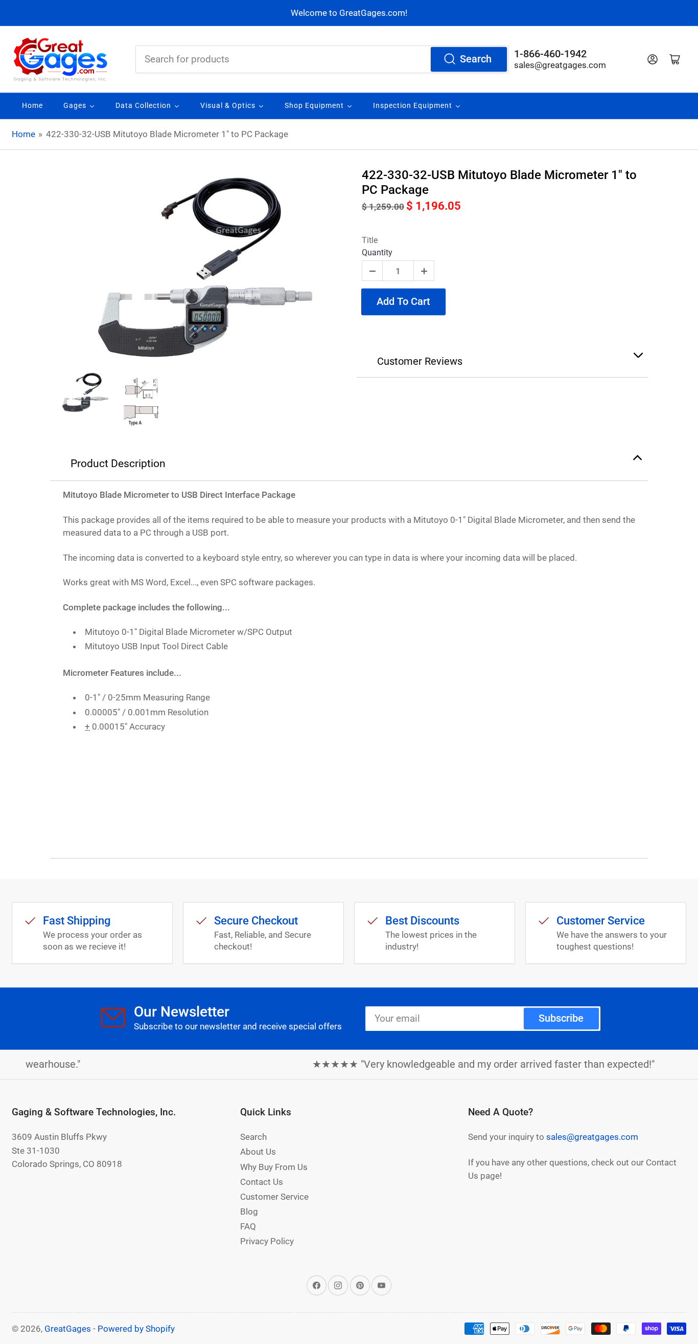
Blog (249, 1211)
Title (370, 240)
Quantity (377, 252)
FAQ (248, 1226)
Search (476, 59)
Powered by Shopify (136, 1329)
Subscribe (561, 1018)
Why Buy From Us (274, 1167)
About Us (258, 1152)
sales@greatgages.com (560, 65)
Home (23, 134)
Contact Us (261, 1182)
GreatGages (67, 1329)
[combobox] (321, 59)
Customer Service (274, 1197)
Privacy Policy (267, 1241)
